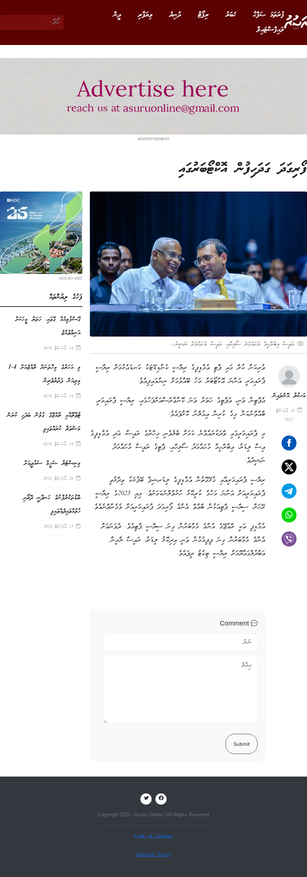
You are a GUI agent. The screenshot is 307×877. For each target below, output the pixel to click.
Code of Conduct (153, 836)
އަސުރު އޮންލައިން (289, 396)
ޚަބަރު (231, 15)
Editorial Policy (154, 855)
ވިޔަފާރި (145, 15)
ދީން (117, 15)
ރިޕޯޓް (203, 15)
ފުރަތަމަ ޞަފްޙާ (268, 15)
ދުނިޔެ (175, 15)
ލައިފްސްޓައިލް (270, 30)
